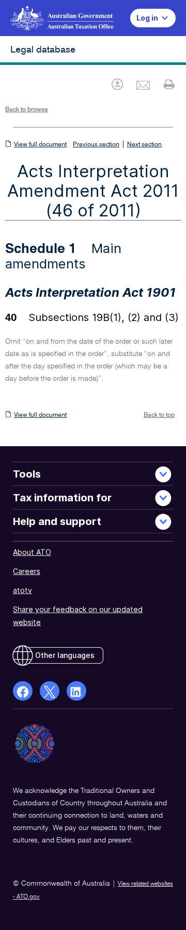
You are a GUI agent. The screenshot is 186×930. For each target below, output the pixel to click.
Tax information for (62, 498)
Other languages (65, 655)
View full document (40, 145)
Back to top (159, 415)
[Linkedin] (76, 691)
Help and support (57, 521)
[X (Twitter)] (49, 691)
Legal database (42, 50)
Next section (144, 145)
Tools (27, 474)
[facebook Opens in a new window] (23, 691)
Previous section (96, 145)
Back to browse (26, 110)
